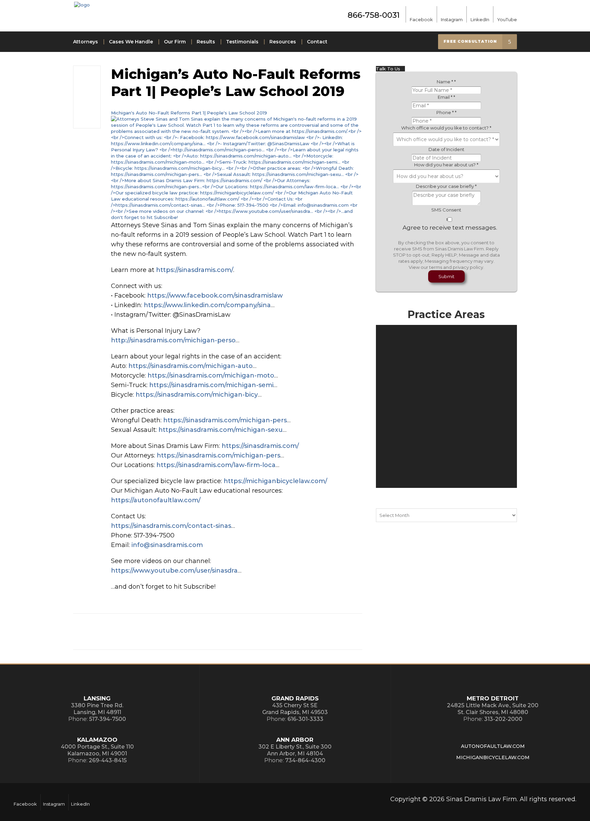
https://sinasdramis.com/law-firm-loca (216, 465)
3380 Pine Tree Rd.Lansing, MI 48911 (97, 708)
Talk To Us (389, 68)
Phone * (446, 112)
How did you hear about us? (446, 164)
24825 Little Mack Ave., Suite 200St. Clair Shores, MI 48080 (492, 708)
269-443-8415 (108, 760)
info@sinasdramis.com (167, 545)
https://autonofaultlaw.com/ (155, 500)
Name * (446, 81)
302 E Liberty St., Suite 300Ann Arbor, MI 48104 (295, 750)
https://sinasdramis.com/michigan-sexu (220, 430)
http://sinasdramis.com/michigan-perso (173, 340)
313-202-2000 (503, 719)
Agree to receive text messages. (450, 227)
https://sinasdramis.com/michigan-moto (211, 375)
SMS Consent (446, 210)
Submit (446, 276)
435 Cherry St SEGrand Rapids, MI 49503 (295, 708)
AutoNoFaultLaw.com (493, 746)
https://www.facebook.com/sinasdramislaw (215, 295)
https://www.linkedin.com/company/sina (207, 305)
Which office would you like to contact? (446, 128)
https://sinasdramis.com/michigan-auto (190, 366)
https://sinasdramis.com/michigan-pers (225, 420)
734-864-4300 (305, 760)
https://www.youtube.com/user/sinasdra (174, 570)
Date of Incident (446, 149)
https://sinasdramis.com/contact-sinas (171, 526)
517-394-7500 (107, 719)
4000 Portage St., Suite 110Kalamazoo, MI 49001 (97, 750)
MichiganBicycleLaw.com (493, 757)
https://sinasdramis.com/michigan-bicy (197, 394)
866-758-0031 (374, 15)
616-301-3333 (305, 719)
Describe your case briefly (446, 186)
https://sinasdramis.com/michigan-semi (211, 385)
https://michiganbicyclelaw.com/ (275, 481)
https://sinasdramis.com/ (194, 270)
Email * (446, 97)
